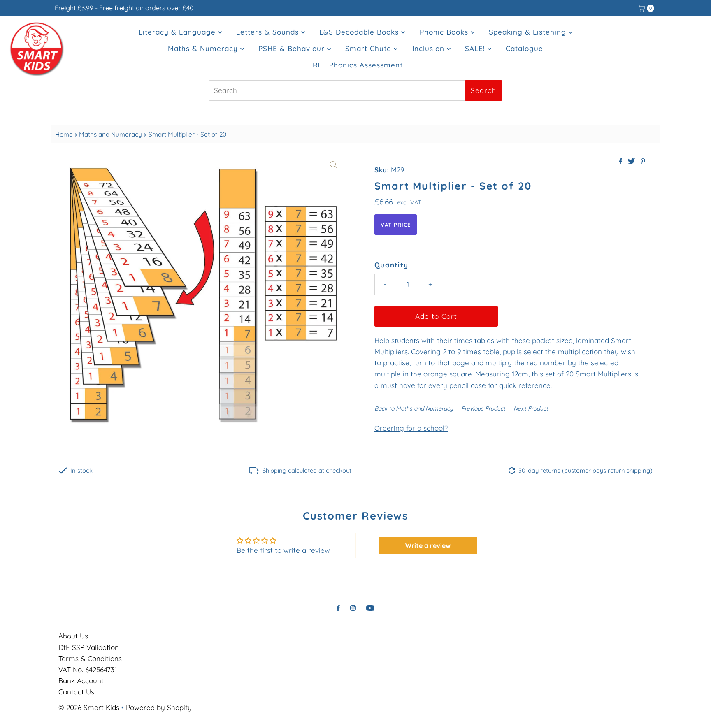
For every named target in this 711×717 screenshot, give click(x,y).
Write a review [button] (428, 545)
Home (64, 134)
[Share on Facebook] (621, 162)
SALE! (476, 48)
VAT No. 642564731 (87, 669)
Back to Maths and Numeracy (413, 408)
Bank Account (81, 680)
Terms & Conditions (90, 658)
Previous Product (483, 408)
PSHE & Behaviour (292, 48)
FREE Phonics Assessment (355, 64)
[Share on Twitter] (632, 162)
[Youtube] (370, 607)
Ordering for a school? (411, 428)
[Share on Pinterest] (643, 162)
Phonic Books (445, 32)
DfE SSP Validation (88, 647)
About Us (73, 635)
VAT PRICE (396, 224)
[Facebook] (338, 607)
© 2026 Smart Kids (88, 707)
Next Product (531, 408)
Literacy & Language (178, 32)
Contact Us (76, 691)
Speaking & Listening (529, 32)
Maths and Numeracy (110, 134)
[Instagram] (353, 607)
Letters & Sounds (268, 32)
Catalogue (524, 48)
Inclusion (429, 48)
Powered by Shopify (159, 707)
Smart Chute (369, 48)
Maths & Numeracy (204, 48)
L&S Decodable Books (360, 32)
